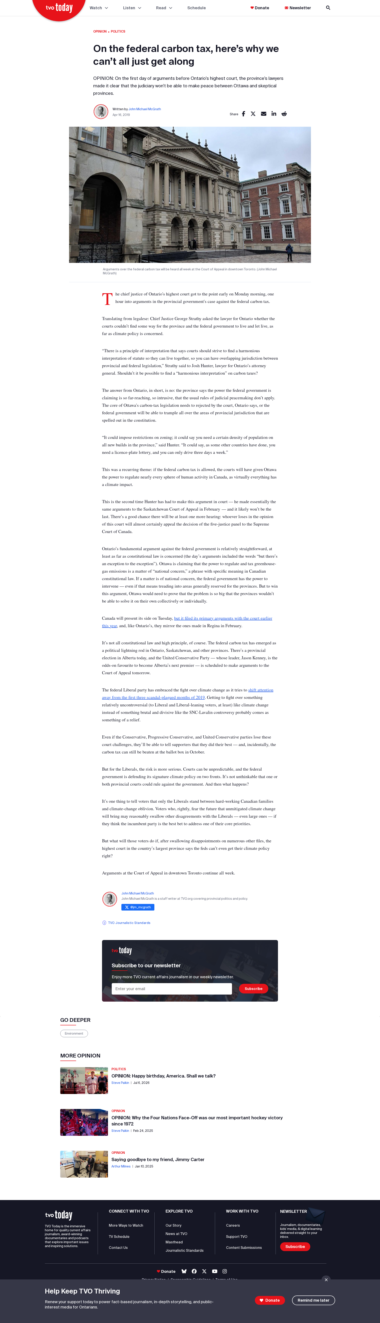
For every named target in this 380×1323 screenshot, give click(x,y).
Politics (118, 31)
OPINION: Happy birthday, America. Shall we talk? (163, 1075)
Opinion (100, 31)
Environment (74, 1033)
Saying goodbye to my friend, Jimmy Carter (158, 1159)
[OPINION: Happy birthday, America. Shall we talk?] (84, 1080)
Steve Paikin (120, 1083)
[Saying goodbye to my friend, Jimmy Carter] (84, 1164)
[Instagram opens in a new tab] (224, 1271)
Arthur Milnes (121, 1166)
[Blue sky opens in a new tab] (184, 1271)
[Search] (328, 7)
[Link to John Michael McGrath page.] (101, 112)
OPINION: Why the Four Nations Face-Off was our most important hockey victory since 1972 (197, 1120)
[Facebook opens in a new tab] (194, 1271)
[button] (59, 1215)
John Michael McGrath (144, 109)
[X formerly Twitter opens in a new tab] (204, 1271)
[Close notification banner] (326, 1279)
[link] (243, 114)
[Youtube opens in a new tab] (214, 1271)
